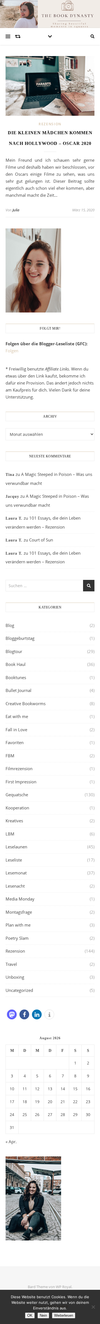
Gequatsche (17, 794)
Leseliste (14, 860)
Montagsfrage (19, 912)
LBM (10, 834)
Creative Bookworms (26, 703)
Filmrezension (19, 768)
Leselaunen (16, 847)
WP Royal (63, 1286)
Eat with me (17, 716)
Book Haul (16, 664)
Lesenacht (15, 886)
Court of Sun (41, 540)
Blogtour (14, 651)
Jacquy (12, 496)
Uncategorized (19, 990)
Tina (10, 475)
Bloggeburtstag (20, 638)
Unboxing (15, 977)
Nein (43, 1315)
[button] (12, 1014)
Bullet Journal (18, 690)
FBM (10, 755)
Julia (15, 209)
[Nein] (93, 1307)
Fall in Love (16, 729)
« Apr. (11, 1141)
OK (29, 1315)
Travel (11, 964)
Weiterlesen (63, 1315)
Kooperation (17, 808)
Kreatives (14, 820)
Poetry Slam (17, 938)
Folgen (12, 350)
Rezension (50, 124)
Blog (10, 625)
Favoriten (15, 742)
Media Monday (20, 899)
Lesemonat (16, 873)
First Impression (21, 781)
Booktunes (16, 677)
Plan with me (18, 925)
